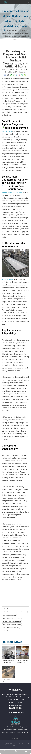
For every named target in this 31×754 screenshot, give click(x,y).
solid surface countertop (9, 615)
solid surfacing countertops (10, 630)
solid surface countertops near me (12, 624)
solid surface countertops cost (11, 627)
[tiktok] (20, 708)
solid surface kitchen (8, 609)
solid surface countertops (9, 612)
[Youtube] (13, 708)
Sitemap (15, 745)
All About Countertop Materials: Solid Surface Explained (22, 662)
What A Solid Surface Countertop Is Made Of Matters (8, 662)
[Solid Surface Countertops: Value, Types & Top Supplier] (8, 672)
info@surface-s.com (16, 705)
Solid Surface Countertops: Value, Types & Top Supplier (8, 681)
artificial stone (23, 612)
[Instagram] (17, 708)
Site (25, 72)
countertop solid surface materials (12, 621)
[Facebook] (10, 708)
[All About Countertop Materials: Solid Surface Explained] (22, 652)
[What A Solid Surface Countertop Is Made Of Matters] (8, 652)
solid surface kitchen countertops (12, 618)
